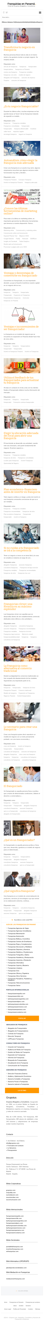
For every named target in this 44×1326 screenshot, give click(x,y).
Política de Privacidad (19, 1309)
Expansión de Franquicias (16, 1055)
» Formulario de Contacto (14, 1145)
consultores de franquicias (12, 760)
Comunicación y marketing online (26, 230)
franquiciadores (8, 69)
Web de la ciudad (27, 634)
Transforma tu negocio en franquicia (19, 48)
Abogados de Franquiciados (17, 1028)
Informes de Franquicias (16, 1057)
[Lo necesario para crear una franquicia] (22, 712)
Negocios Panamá (9, 696)
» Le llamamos (11, 1148)
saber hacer (7, 131)
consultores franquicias (11, 862)
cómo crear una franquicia (27, 754)
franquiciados (32, 66)
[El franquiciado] (22, 774)
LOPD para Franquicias (16, 1039)
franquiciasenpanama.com (17, 1009)
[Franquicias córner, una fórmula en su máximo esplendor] (22, 590)
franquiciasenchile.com (15, 996)
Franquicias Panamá (10, 180)
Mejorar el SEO (24, 236)
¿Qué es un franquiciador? (19, 840)
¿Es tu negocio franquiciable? (21, 106)
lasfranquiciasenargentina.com (18, 999)
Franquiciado (8, 295)
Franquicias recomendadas (12, 511)
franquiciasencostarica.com (17, 1012)
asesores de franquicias (18, 80)
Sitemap (37, 1309)
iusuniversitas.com (12, 1197)
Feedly (18, 238)
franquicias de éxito (10, 458)
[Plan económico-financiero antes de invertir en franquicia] (22, 477)
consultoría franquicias (11, 567)
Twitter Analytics (24, 241)
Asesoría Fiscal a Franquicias (18, 1081)
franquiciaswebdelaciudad (12, 637)
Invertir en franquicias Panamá (13, 182)
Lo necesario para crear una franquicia (20, 728)
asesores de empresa (28, 77)
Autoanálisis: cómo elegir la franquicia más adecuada (20, 161)
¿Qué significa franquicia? (19, 891)
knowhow (33, 129)
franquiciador (25, 126)
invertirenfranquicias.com (14, 1249)
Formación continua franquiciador (23, 402)
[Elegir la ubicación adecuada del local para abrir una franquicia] (22, 419)
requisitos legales (18, 131)
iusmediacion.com (12, 1195)
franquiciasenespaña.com (16, 993)
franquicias (23, 66)
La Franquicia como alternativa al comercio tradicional (18, 668)
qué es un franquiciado (11, 811)
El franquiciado (13, 786)
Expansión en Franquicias (22, 295)
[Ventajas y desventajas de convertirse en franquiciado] (22, 261)
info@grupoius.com (12, 1143)
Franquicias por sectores (33, 1302)
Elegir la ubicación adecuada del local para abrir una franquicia (21, 436)
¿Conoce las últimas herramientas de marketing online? (20, 211)
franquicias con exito (10, 75)
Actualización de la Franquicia (18, 1063)
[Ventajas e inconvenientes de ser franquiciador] (22, 314)
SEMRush (33, 238)
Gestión (21, 1305)
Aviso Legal (7, 1309)
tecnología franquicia (10, 134)
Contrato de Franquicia (15, 1033)
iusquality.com (11, 1192)
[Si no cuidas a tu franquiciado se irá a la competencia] (22, 533)
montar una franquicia (10, 72)
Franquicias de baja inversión (29, 567)
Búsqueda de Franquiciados (17, 1060)
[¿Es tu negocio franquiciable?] (22, 94)
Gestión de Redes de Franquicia (19, 1052)
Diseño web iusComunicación (13, 244)
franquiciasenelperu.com (16, 1001)
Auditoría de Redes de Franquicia (19, 1049)
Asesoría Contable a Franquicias (19, 1079)
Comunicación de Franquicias (18, 1065)
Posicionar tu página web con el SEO (15, 247)
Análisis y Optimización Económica (19, 1076)
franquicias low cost (24, 573)
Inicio (5, 1302)
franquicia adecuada (31, 182)
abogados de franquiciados (12, 814)
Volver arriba (23, 1291)
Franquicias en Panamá (16, 1302)
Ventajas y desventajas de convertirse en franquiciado (20, 274)
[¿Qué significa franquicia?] (22, 879)
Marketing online (9, 230)
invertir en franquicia (20, 517)
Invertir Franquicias (27, 460)
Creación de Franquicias (16, 1047)
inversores (26, 298)
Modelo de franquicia (10, 693)
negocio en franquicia (25, 134)
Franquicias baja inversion (12, 634)
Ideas (15, 1305)
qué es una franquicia (25, 913)
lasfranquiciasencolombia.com (18, 1004)
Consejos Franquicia (25, 180)
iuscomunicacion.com (13, 1199)
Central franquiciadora (24, 696)
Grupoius (6, 80)
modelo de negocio (24, 75)
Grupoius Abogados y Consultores (17, 1102)
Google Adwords (9, 238)
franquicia (16, 292)
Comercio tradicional (25, 690)
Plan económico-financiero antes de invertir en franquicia (22, 490)
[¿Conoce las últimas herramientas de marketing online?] (22, 196)
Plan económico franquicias (12, 514)
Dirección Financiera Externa (17, 1073)
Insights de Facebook (10, 241)
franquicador (7, 402)
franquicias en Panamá (22, 69)
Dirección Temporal (14, 1036)
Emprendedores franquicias (12, 298)
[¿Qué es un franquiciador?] (22, 828)
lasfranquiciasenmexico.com (17, 1007)
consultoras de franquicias (12, 640)
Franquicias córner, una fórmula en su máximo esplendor (18, 607)
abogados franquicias (10, 565)
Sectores (28, 1305)
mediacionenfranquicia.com (15, 1279)
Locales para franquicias (11, 460)
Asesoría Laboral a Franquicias (18, 1084)
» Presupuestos (11, 1150)
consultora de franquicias (11, 751)
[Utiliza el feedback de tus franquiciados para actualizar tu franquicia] (22, 365)
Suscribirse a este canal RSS (23, 920)
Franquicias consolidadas (11, 126)
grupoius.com (10, 1190)
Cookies (30, 1309)
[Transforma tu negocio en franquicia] (22, 35)
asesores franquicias (25, 565)
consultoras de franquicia (28, 757)
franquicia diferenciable (21, 129)
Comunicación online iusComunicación (16, 233)
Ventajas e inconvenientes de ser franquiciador (21, 328)
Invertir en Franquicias (32, 351)
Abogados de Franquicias (11, 77)
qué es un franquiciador (27, 865)
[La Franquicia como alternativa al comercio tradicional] (22, 653)
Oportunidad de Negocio (11, 463)
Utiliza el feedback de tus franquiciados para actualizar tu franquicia (21, 380)
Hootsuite (25, 238)
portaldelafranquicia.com (14, 1246)
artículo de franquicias (10, 66)
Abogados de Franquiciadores (18, 1031)
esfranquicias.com (12, 1251)
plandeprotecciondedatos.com (16, 1268)
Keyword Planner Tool (10, 236)
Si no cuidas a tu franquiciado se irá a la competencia (21, 549)
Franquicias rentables (25, 72)
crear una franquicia (10, 746)
